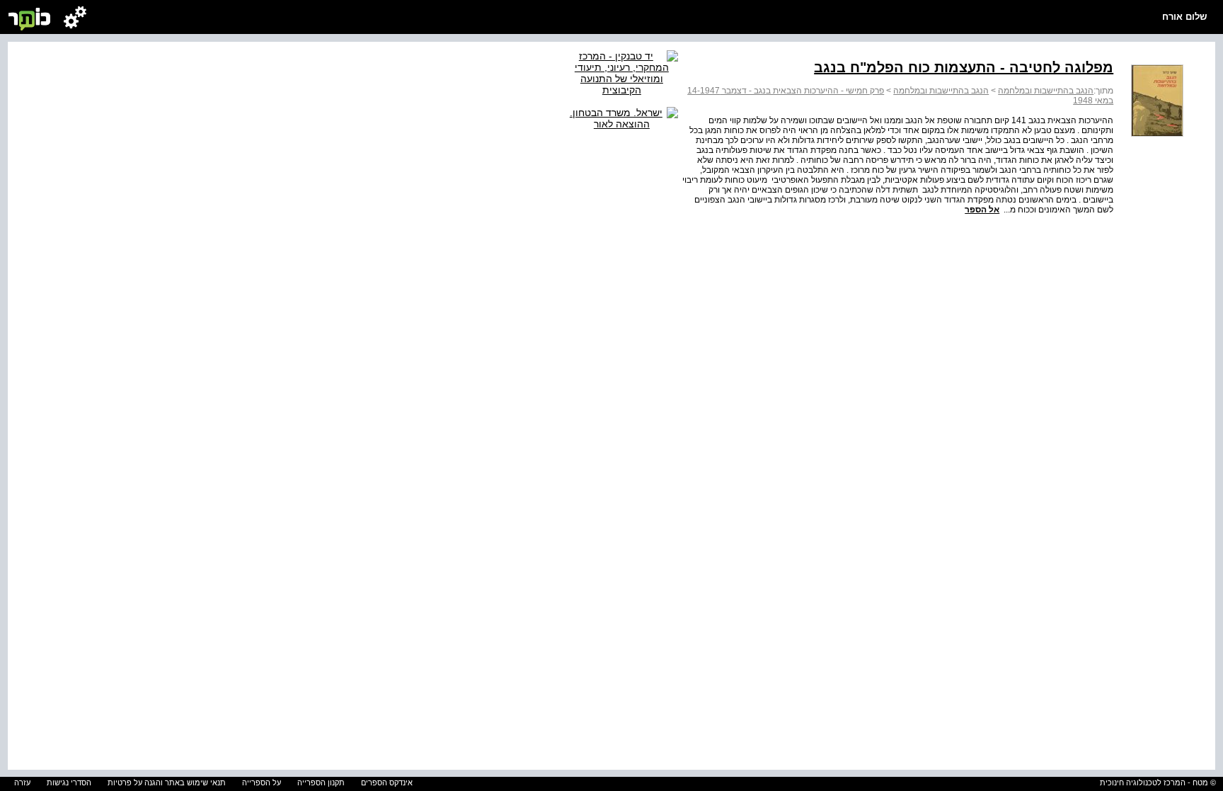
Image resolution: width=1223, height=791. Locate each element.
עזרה (22, 782)
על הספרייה (261, 782)
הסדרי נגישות (69, 782)
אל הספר (982, 210)
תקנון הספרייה (321, 782)
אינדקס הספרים (387, 782)
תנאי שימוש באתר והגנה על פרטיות (167, 782)
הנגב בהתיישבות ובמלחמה (1045, 91)
